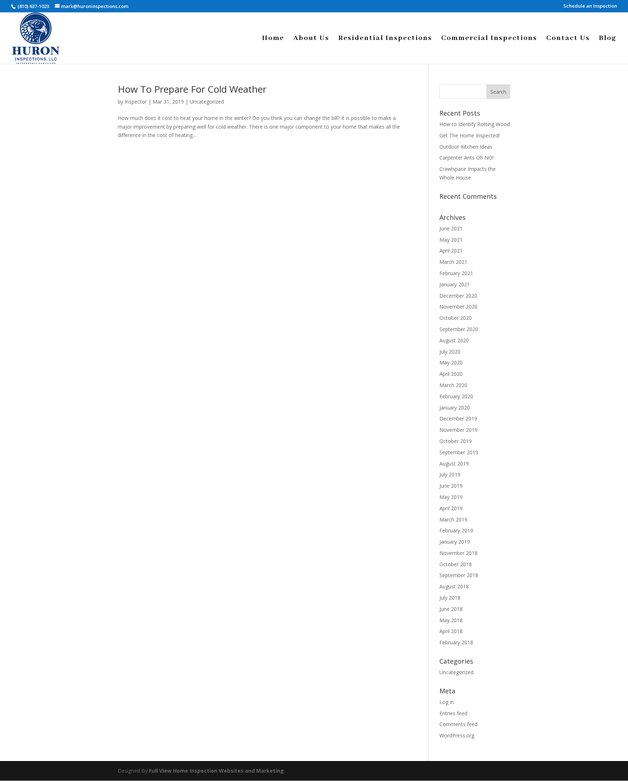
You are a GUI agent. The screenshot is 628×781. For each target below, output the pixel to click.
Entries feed (453, 713)
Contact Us (568, 39)
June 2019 (451, 485)
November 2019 (458, 429)
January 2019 (454, 541)
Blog (607, 39)
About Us (311, 39)
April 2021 (451, 250)
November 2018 (458, 552)
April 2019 (451, 508)
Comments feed (458, 724)
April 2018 (451, 631)
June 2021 (451, 228)
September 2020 (458, 329)
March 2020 (453, 385)
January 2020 (454, 407)
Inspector (136, 101)
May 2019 (451, 497)
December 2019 (458, 418)
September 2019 (458, 452)
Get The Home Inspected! (469, 135)
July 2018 (449, 597)
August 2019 (454, 463)
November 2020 (458, 306)
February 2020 (456, 396)
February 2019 (456, 530)
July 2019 (449, 474)
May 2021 (451, 239)
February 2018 (456, 642)
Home (273, 39)
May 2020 (451, 362)
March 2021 (453, 261)
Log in (446, 702)
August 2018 (454, 586)
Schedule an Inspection (590, 6)
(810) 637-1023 (32, 6)
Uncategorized (207, 101)
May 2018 (451, 620)
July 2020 (449, 351)
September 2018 (458, 575)
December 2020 (458, 295)
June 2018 (451, 608)
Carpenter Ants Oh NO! (466, 157)
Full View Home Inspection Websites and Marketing (216, 770)
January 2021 (454, 284)
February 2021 (456, 273)
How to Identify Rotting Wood (474, 124)
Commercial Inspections (489, 39)
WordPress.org (456, 735)
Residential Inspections (385, 39)
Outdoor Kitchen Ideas (465, 146)
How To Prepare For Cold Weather (192, 89)
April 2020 (451, 373)
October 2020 (455, 317)
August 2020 (454, 340)
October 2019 (455, 441)
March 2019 (453, 519)
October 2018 (455, 564)
